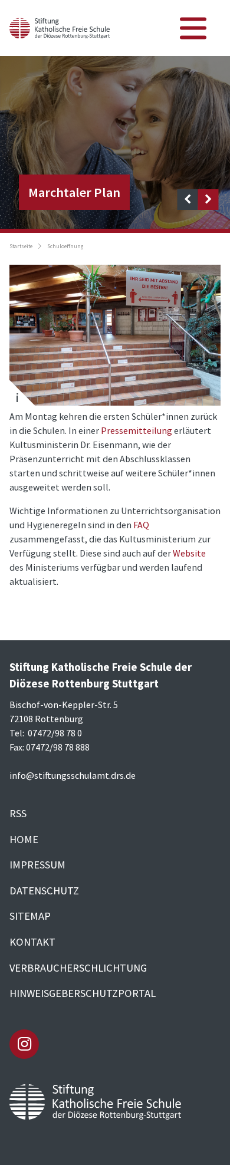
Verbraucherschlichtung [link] (78, 968)
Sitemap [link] (30, 916)
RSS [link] (18, 813)
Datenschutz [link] (44, 890)
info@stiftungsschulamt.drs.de (72, 775)
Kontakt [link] (32, 942)
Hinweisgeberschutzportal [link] (82, 993)
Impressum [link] (37, 864)
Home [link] (23, 839)
